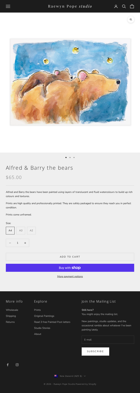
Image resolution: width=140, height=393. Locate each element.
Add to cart (70, 256)
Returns (10, 322)
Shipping (11, 316)
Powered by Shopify (86, 384)
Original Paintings (44, 316)
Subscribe (95, 351)
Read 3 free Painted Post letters (52, 322)
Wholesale (12, 310)
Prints (37, 310)
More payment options (70, 276)
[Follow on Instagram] (17, 365)
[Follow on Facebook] (7, 365)
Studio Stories (42, 328)
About (37, 334)
